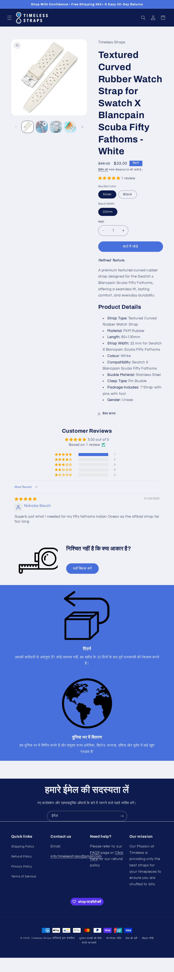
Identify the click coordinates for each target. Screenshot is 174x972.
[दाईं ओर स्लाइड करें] (82, 127)
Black (127, 194)
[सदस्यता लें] (122, 816)
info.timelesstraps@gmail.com (76, 856)
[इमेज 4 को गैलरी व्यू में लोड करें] (70, 127)
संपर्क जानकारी (89, 943)
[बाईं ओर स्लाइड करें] (16, 127)
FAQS (95, 853)
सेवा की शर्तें (131, 938)
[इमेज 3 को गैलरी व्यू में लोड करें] (56, 127)
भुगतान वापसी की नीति (90, 938)
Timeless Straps (41, 938)
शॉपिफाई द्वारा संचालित (63, 938)
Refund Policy (21, 856)
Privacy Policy (21, 866)
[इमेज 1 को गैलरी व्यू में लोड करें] (28, 127)
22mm (108, 211)
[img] (26, 499)
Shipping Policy (22, 846)
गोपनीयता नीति (113, 938)
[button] (9, 18)
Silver (107, 194)
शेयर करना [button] (109, 413)
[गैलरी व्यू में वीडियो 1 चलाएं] (42, 127)
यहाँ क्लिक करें (82, 568)
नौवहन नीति (148, 938)
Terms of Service (23, 876)
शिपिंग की (103, 170)
